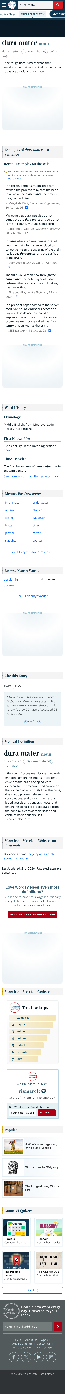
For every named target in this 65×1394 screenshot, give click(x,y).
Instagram (51, 1357)
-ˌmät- (11, 766)
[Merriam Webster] (32, 1076)
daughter (39, 518)
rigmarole (30, 1091)
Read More (14, 178)
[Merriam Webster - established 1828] (12, 5)
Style (7, 685)
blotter (37, 510)
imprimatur (13, 502)
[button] (32, 14)
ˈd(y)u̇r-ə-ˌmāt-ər (36, 761)
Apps (45, 1340)
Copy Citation (34, 721)
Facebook (14, 1357)
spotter (37, 540)
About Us (31, 1340)
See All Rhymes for (31, 552)
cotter (9, 518)
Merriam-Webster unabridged (32, 914)
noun (44, 43)
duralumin (11, 579)
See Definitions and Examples (31, 1098)
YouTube (39, 1357)
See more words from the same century (31, 476)
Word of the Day (32, 1084)
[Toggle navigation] (4, 5)
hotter (9, 525)
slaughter (11, 540)
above (8, 450)
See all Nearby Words (31, 596)
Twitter (26, 1357)
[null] (43, 1091)
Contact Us (44, 1343)
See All (31, 1290)
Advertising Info (22, 1343)
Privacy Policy (22, 1347)
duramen (10, 585)
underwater (41, 502)
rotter (37, 533)
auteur (9, 510)
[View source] (27, 207)
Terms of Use (43, 1347)
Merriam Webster (11, 1311)
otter (36, 525)
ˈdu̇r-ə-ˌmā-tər (33, 51)
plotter (9, 533)
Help (18, 1340)
